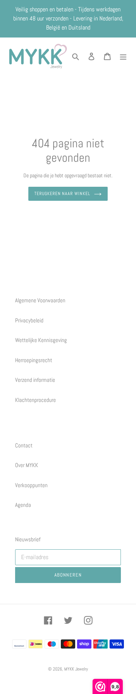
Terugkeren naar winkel (62, 194)
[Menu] (123, 56)
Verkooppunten (31, 485)
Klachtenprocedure (35, 399)
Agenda (23, 504)
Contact (23, 445)
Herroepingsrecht (33, 360)
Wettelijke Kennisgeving (41, 340)
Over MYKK (26, 465)
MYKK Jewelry (76, 669)
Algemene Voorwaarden (40, 300)
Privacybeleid (29, 320)
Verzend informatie (35, 379)
